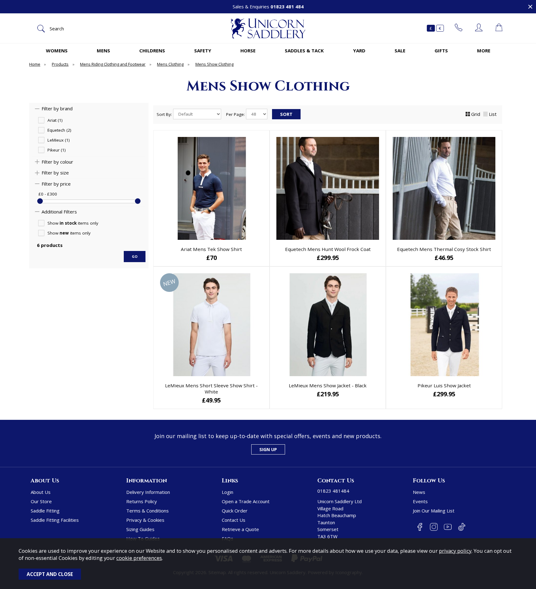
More (483, 50)
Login (227, 492)
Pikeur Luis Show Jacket (444, 385)
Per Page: (236, 114)
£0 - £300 (47, 194)
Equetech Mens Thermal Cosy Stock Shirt (444, 249)
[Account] (479, 28)
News (419, 492)
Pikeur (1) (56, 150)
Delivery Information (148, 492)
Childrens (152, 50)
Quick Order (235, 511)
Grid (475, 114)
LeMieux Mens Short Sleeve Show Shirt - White (211, 388)
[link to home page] (268, 28)
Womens (57, 50)
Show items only (72, 223)
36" (290, 400)
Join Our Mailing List (433, 511)
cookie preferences (139, 557)
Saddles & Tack (304, 50)
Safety (202, 50)
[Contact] (459, 28)
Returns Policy (141, 501)
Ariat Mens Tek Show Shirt (211, 249)
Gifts (441, 50)
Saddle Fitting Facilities (55, 520)
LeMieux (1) (58, 140)
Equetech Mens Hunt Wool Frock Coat (328, 249)
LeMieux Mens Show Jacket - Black (328, 385)
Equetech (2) (59, 130)
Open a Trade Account (246, 501)
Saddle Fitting (45, 511)
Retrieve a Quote (240, 529)
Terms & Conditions (147, 511)
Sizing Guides (140, 529)
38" (327, 400)
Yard (359, 50)
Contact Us (233, 520)
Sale (400, 50)
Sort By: (165, 114)
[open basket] (499, 28)
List (493, 114)
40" (363, 400)
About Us (41, 492)
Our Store (41, 501)
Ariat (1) (55, 120)
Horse (248, 50)
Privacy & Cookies (145, 520)
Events (420, 501)
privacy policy (455, 550)
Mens (103, 50)
